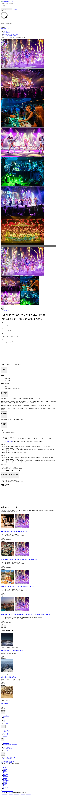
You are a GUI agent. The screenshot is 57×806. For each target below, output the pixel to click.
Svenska (5, 787)
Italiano (5, 779)
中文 (4, 788)
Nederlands (6, 780)
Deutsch (5, 773)
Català (5, 769)
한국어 (5, 778)
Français (5, 776)
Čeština (5, 770)
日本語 (5, 782)
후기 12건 (6, 310)
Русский (5, 785)
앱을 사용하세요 (5, 28)
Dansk (5, 771)
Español (5, 775)
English (5, 768)
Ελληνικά (5, 774)
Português (5, 783)
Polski (4, 784)
